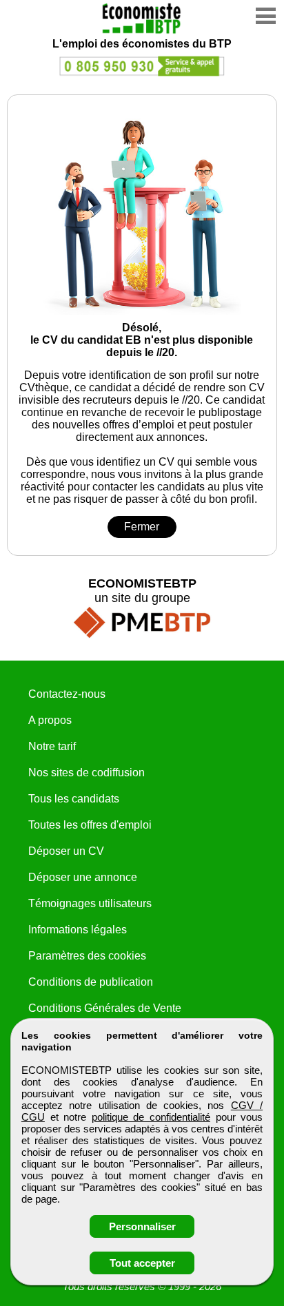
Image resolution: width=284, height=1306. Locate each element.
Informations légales (77, 929)
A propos (50, 720)
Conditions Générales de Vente (104, 1008)
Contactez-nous (66, 694)
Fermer (141, 526)
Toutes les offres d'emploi (90, 825)
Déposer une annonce (82, 877)
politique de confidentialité (151, 1117)
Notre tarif (52, 746)
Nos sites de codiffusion (86, 772)
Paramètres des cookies (87, 956)
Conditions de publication (90, 982)
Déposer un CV (66, 851)
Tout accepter (142, 1263)
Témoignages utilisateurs (90, 903)
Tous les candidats (73, 799)
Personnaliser (142, 1226)
